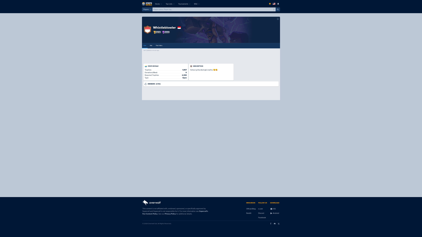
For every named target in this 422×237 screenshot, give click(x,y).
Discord (261, 213)
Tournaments (183, 4)
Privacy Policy (170, 214)
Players (146, 9)
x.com (260, 209)
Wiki (195, 4)
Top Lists (169, 4)
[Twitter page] (279, 223)
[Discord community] (275, 223)
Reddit (248, 213)
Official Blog (251, 209)
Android (275, 213)
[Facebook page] (271, 223)
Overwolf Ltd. (152, 223)
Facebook (262, 217)
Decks (157, 4)
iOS (274, 209)
